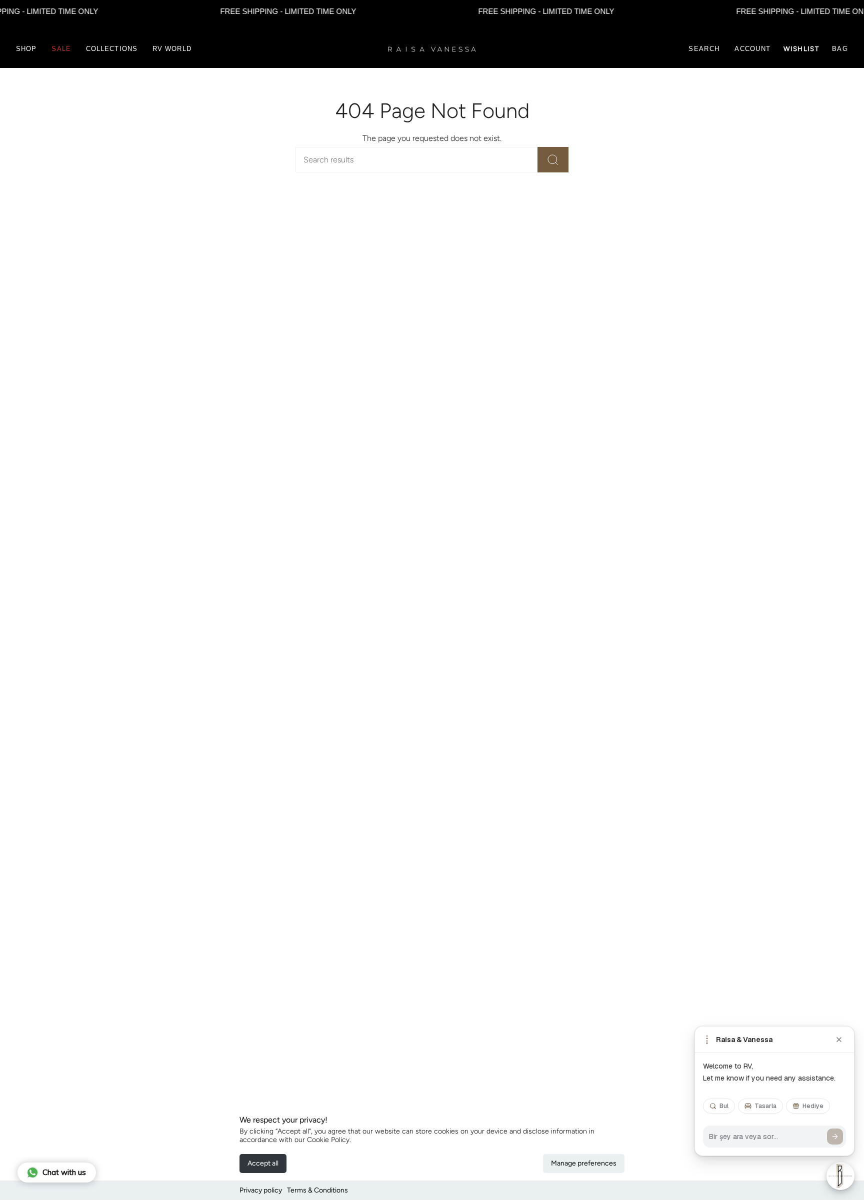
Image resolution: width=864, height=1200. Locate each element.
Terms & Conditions (317, 1190)
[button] (26, 48)
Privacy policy (261, 1190)
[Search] (553, 159)
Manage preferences (583, 1163)
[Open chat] (840, 1176)
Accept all (263, 1163)
